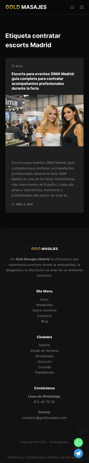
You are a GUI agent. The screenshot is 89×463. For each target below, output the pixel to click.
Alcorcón (44, 361)
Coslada (44, 367)
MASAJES (26, 7)
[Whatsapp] (78, 442)
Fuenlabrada (44, 372)
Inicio (44, 299)
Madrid (44, 345)
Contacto (44, 316)
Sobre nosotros (44, 310)
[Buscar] (72, 7)
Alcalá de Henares (44, 350)
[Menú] (82, 7)
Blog (19, 66)
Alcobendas (44, 356)
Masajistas (44, 305)
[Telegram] (78, 453)
